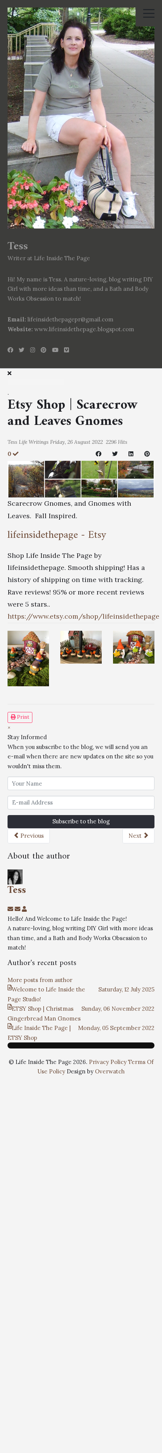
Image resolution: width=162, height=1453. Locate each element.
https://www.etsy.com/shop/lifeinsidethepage (83, 616)
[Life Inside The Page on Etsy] (81, 478)
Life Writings (34, 442)
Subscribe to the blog (81, 821)
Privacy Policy (108, 1061)
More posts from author (40, 980)
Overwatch (110, 1071)
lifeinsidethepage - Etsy (57, 535)
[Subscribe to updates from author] (11, 909)
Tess (12, 442)
